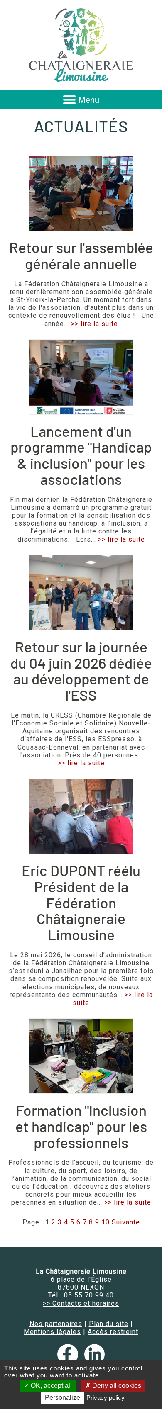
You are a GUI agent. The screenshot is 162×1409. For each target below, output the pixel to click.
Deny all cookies (116, 1385)
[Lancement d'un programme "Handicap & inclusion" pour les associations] (81, 377)
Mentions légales (52, 1332)
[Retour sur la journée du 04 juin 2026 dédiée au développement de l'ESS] (81, 592)
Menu (89, 100)
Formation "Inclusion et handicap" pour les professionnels (81, 1126)
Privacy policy (105, 1397)
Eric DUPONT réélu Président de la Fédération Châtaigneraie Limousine (81, 902)
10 (105, 1222)
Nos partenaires (55, 1324)
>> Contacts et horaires (81, 1303)
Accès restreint (113, 1332)
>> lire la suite (94, 324)
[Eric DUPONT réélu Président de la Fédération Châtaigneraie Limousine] (81, 816)
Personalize (62, 1397)
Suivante (126, 1222)
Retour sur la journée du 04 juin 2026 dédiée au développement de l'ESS (81, 670)
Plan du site (108, 1324)
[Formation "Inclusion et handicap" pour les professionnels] (81, 1056)
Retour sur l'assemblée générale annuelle (81, 255)
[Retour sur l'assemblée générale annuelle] (81, 193)
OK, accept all (50, 1385)
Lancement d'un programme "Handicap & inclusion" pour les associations (81, 455)
